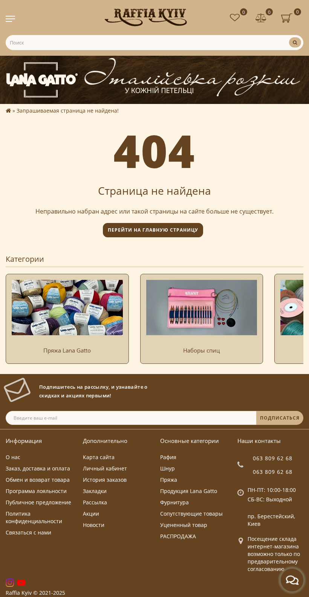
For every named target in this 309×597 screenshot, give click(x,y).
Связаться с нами (28, 532)
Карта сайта (99, 457)
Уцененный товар (183, 524)
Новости (93, 524)
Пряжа (168, 479)
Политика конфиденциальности (34, 517)
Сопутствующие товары (191, 513)
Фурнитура (174, 502)
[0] (261, 18)
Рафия (168, 457)
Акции (91, 513)
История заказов (105, 479)
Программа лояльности (36, 491)
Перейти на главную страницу (153, 230)
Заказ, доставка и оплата (38, 468)
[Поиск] (295, 42)
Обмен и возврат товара (38, 479)
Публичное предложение (38, 502)
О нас (13, 457)
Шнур (167, 468)
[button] (293, 311)
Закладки (95, 491)
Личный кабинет (105, 468)
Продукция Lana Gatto (188, 491)
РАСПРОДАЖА (178, 536)
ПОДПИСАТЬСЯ (280, 418)
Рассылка (95, 502)
